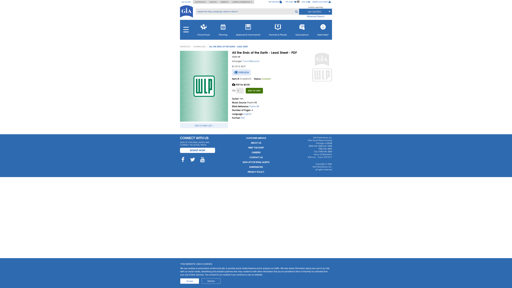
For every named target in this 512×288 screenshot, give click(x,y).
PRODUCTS (185, 46)
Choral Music (203, 34)
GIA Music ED (200, 2)
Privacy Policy (256, 172)
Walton (213, 2)
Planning (223, 34)
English (247, 113)
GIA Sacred (186, 2)
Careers (256, 152)
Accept (189, 281)
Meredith (224, 2)
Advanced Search (315, 16)
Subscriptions (302, 34)
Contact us (256, 157)
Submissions (256, 167)
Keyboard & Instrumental (248, 34)
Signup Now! (197, 150)
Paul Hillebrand (251, 61)
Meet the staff (256, 147)
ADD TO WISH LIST (203, 125)
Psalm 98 (254, 106)
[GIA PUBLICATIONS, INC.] (186, 11)
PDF (243, 117)
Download (200, 46)
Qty (234, 90)
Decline (211, 281)
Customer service (256, 138)
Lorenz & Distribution (242, 2)
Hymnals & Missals (278, 34)
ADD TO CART (254, 90)
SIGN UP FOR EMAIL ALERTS (256, 162)
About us (256, 143)
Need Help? (323, 34)
